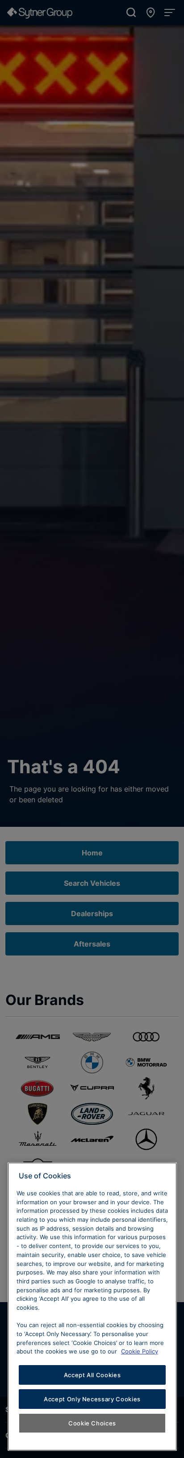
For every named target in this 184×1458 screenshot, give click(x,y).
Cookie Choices (92, 1423)
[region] (92, 1306)
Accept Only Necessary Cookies (92, 1399)
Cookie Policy (139, 1351)
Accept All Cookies (92, 1374)
